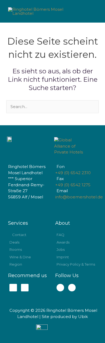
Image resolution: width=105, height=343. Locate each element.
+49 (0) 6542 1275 (72, 184)
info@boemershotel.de (79, 196)
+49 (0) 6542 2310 (73, 172)
